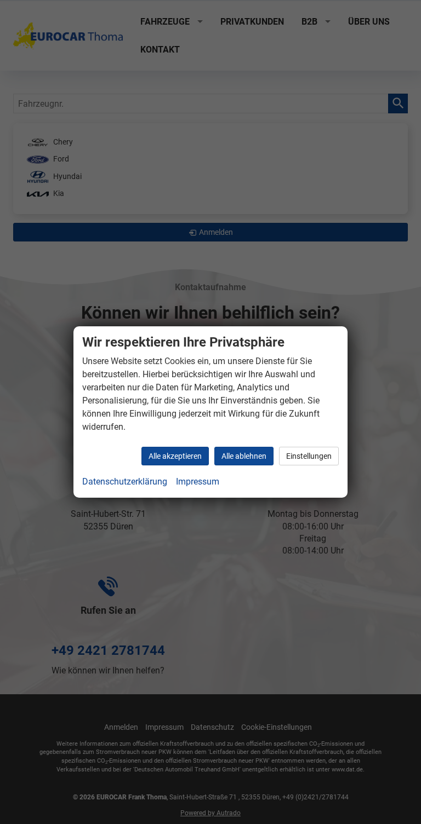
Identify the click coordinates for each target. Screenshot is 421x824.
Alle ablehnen (243, 456)
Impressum (197, 481)
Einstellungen (309, 456)
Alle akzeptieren (175, 456)
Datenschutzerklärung (124, 481)
